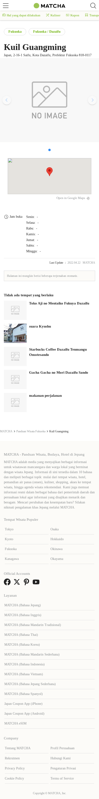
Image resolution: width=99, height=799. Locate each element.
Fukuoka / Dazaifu (47, 31)
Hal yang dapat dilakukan (23, 15)
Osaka (54, 529)
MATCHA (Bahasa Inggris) (22, 615)
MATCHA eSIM (15, 723)
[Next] (92, 100)
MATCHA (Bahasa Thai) (21, 635)
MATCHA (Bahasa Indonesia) (24, 664)
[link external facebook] (8, 584)
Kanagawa (12, 559)
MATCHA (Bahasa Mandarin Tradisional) (32, 625)
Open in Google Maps (70, 198)
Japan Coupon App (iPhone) (23, 704)
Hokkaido (57, 539)
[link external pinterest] (27, 584)
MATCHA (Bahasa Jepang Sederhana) (30, 684)
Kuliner (55, 15)
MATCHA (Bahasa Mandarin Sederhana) (32, 654)
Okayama (56, 559)
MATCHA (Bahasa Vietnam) (23, 674)
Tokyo (9, 529)
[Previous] (6, 100)
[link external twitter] (17, 584)
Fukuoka (15, 31)
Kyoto (9, 539)
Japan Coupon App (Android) (24, 713)
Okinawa (56, 549)
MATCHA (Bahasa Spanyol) (23, 694)
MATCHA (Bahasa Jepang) (22, 605)
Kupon (74, 15)
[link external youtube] (37, 584)
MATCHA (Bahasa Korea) (22, 644)
